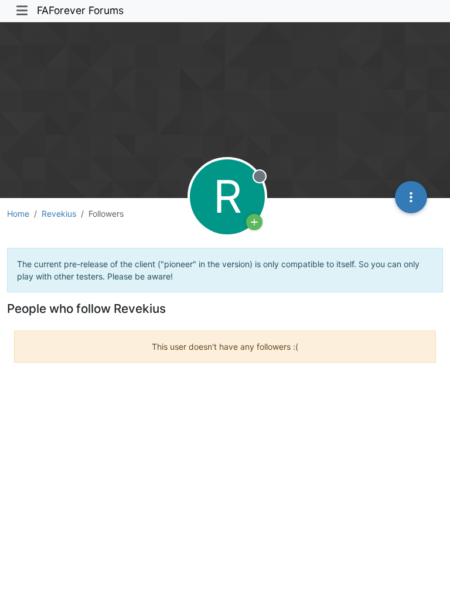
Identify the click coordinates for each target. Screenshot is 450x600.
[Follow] (254, 222)
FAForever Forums (80, 10)
